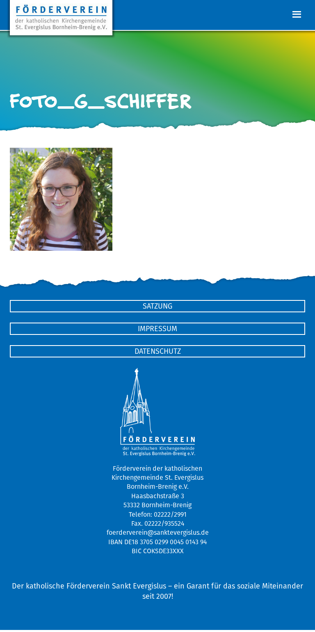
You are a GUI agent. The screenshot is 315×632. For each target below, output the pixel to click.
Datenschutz (158, 351)
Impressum (157, 328)
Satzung (157, 306)
